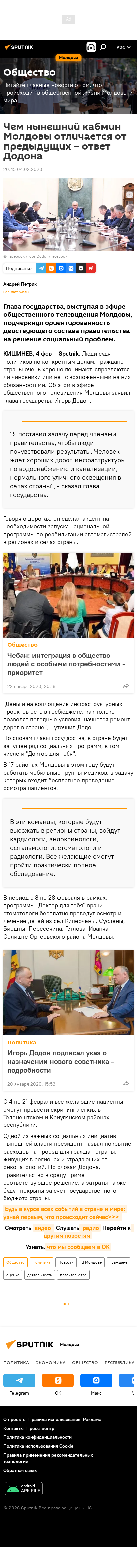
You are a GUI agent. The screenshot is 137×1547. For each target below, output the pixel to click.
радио (90, 1228)
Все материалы (16, 292)
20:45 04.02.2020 (22, 169)
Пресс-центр (40, 1428)
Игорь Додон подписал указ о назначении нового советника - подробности (60, 1061)
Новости (66, 1262)
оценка (12, 1274)
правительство (73, 1274)
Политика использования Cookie (38, 1446)
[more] (126, 685)
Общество (22, 645)
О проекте (14, 1419)
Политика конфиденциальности (37, 1437)
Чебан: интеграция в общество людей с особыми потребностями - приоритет (66, 664)
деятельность (39, 1274)
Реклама (92, 1419)
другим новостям (89, 1231)
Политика (21, 1042)
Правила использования (54, 1419)
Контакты (13, 1428)
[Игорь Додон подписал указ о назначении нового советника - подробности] (68, 992)
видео (44, 1228)
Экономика (51, 1362)
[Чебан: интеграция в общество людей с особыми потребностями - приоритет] (68, 595)
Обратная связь (20, 1470)
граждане (118, 1262)
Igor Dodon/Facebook (47, 256)
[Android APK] (23, 1489)
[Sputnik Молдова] (20, 50)
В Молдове (92, 1262)
